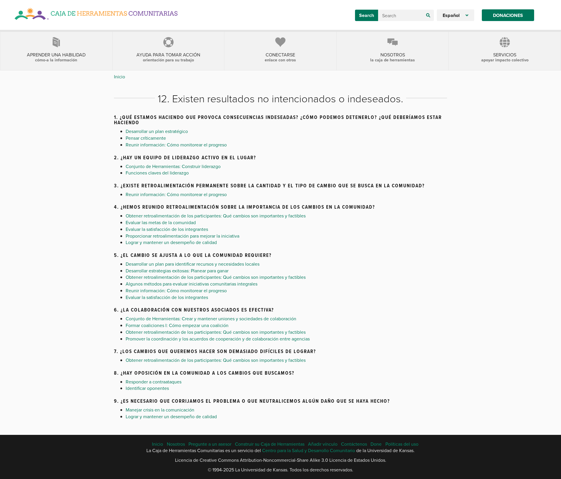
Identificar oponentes (147, 388)
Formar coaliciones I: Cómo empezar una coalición (177, 325)
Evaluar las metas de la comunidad (161, 222)
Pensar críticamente (146, 138)
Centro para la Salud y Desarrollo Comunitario (308, 450)
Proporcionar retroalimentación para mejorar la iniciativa (182, 236)
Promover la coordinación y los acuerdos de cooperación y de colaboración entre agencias (218, 339)
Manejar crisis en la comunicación (160, 410)
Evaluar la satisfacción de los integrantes (167, 229)
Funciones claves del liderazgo (157, 173)
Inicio (119, 76)
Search (366, 15)
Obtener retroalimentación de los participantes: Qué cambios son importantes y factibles (216, 215)
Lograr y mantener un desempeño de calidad (171, 242)
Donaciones (508, 15)
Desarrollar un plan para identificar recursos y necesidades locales (192, 264)
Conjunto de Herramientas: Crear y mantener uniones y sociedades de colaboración (211, 318)
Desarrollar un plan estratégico (157, 131)
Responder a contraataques (153, 381)
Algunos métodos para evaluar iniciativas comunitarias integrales (191, 284)
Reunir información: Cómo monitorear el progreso (176, 144)
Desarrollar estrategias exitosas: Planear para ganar (177, 270)
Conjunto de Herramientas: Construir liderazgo (173, 166)
